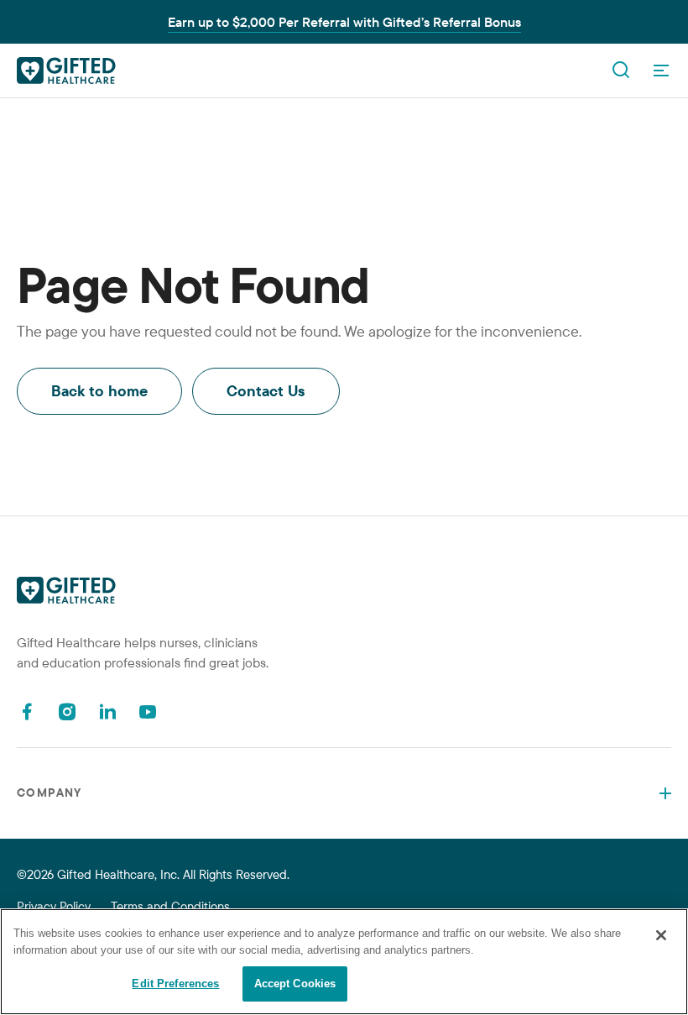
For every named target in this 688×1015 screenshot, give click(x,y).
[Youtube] (148, 711)
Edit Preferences (175, 983)
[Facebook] (27, 711)
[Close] (661, 935)
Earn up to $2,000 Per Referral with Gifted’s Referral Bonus (344, 21)
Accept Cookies (295, 983)
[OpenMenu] (661, 70)
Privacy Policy (54, 906)
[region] (344, 961)
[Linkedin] (107, 711)
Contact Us (266, 390)
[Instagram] (67, 711)
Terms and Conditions (170, 906)
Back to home (99, 390)
